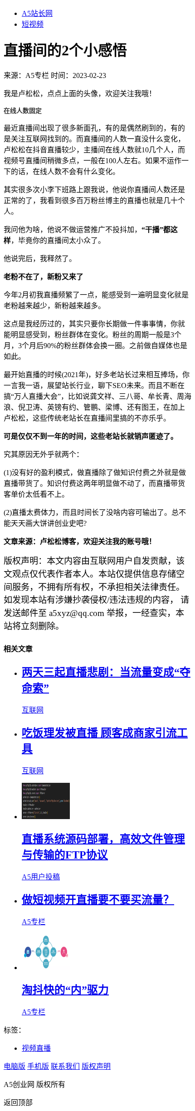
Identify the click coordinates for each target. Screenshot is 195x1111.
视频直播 (36, 1048)
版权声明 (96, 1066)
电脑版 (14, 1066)
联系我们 (65, 1066)
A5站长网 (37, 13)
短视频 (33, 24)
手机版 (38, 1066)
